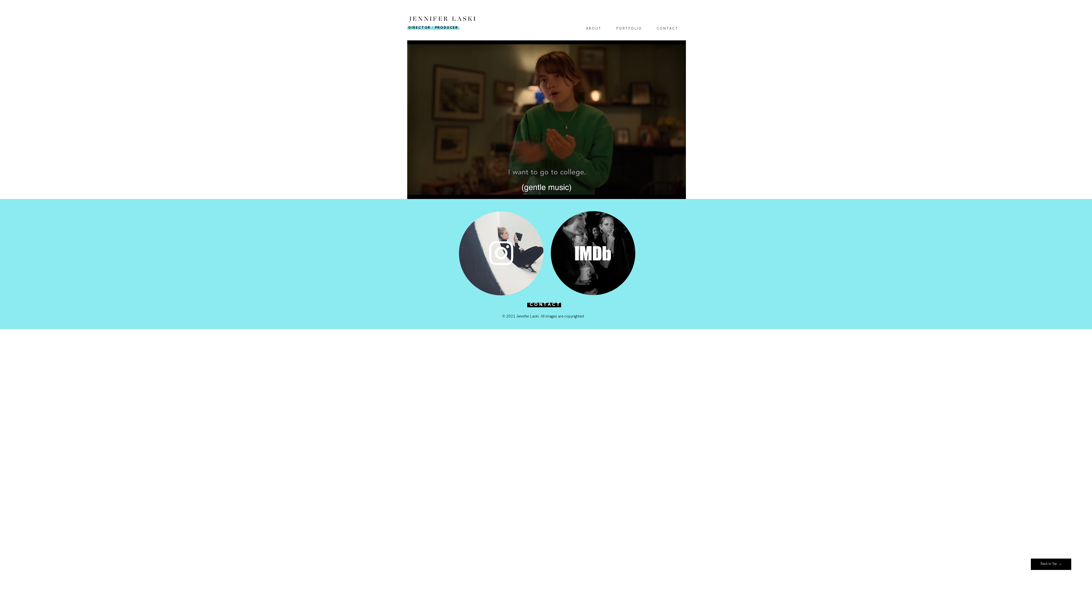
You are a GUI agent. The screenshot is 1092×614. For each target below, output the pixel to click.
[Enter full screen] (678, 191)
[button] (628, 29)
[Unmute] (424, 191)
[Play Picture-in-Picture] (668, 191)
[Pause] (414, 191)
